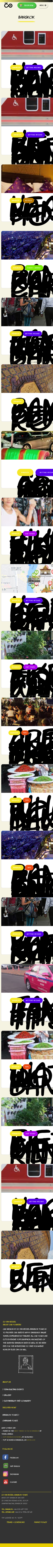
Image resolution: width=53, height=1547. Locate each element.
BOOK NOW (28, 5)
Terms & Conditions (16, 1522)
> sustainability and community (17, 1401)
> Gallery (7, 1395)
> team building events (13, 1389)
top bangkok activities (12, 1437)
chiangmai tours (10, 1421)
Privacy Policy (40, 1522)
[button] (42, 5)
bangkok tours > (11, 1415)
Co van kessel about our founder (12, 1323)
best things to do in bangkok (26, 1431)
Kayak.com (31, 1440)
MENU (42, 5)
